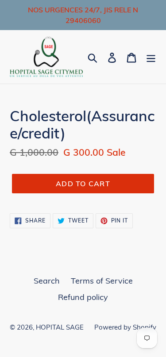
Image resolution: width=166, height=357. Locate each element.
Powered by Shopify (125, 327)
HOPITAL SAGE (60, 327)
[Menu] (151, 56)
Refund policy (83, 297)
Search (47, 281)
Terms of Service (102, 281)
